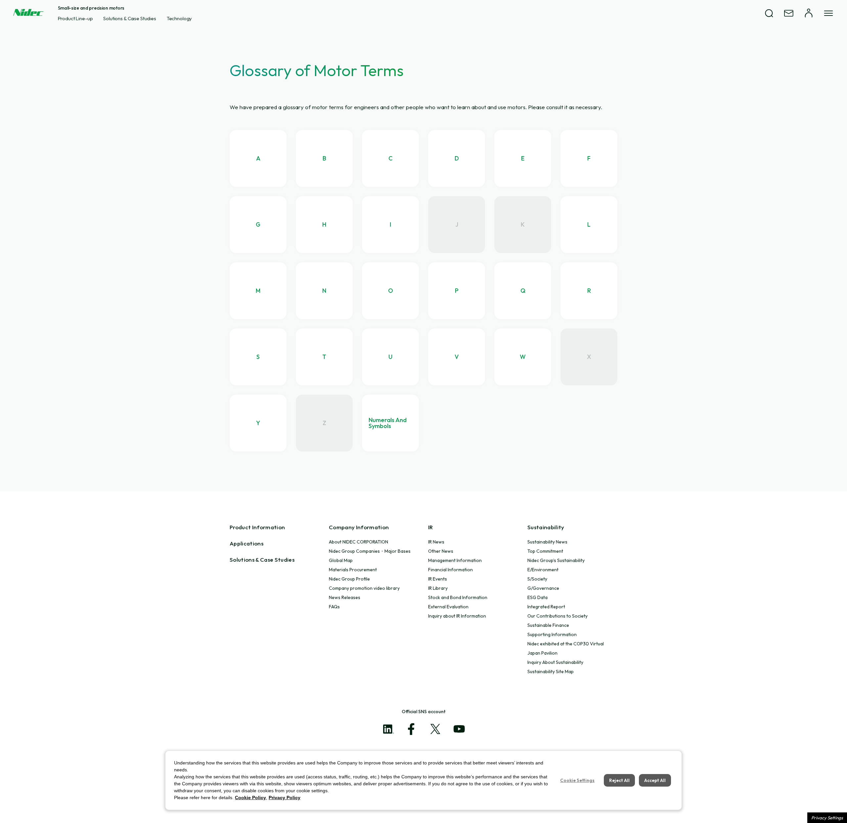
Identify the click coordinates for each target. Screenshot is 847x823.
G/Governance (543, 588)
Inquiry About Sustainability (555, 662)
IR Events (437, 579)
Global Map (341, 560)
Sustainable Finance (548, 625)
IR (430, 527)
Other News (440, 551)
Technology (179, 18)
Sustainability (545, 527)
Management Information (455, 560)
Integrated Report (546, 607)
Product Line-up (75, 18)
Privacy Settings (827, 817)
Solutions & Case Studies (129, 18)
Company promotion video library (364, 588)
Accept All (655, 780)
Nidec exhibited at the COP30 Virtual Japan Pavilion (565, 648)
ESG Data (537, 597)
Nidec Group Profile (349, 579)
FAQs (334, 607)
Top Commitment (545, 551)
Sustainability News (547, 542)
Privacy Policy (284, 797)
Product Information (257, 527)
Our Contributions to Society (557, 616)
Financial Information (450, 570)
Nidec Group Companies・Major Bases (370, 551)
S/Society (537, 579)
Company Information (359, 527)
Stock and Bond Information (457, 597)
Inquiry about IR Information (457, 616)
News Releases (344, 597)
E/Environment (542, 570)
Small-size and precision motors (91, 8)
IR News (436, 542)
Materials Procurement (353, 570)
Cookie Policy (250, 797)
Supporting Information (552, 634)
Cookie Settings (577, 780)
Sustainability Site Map (550, 671)
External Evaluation (448, 607)
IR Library (438, 588)
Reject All (619, 780)
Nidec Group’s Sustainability (556, 560)
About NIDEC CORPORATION (358, 542)
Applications (246, 543)
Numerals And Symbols (388, 423)
